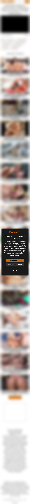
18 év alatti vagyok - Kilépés (15, 264)
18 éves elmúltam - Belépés (14, 260)
